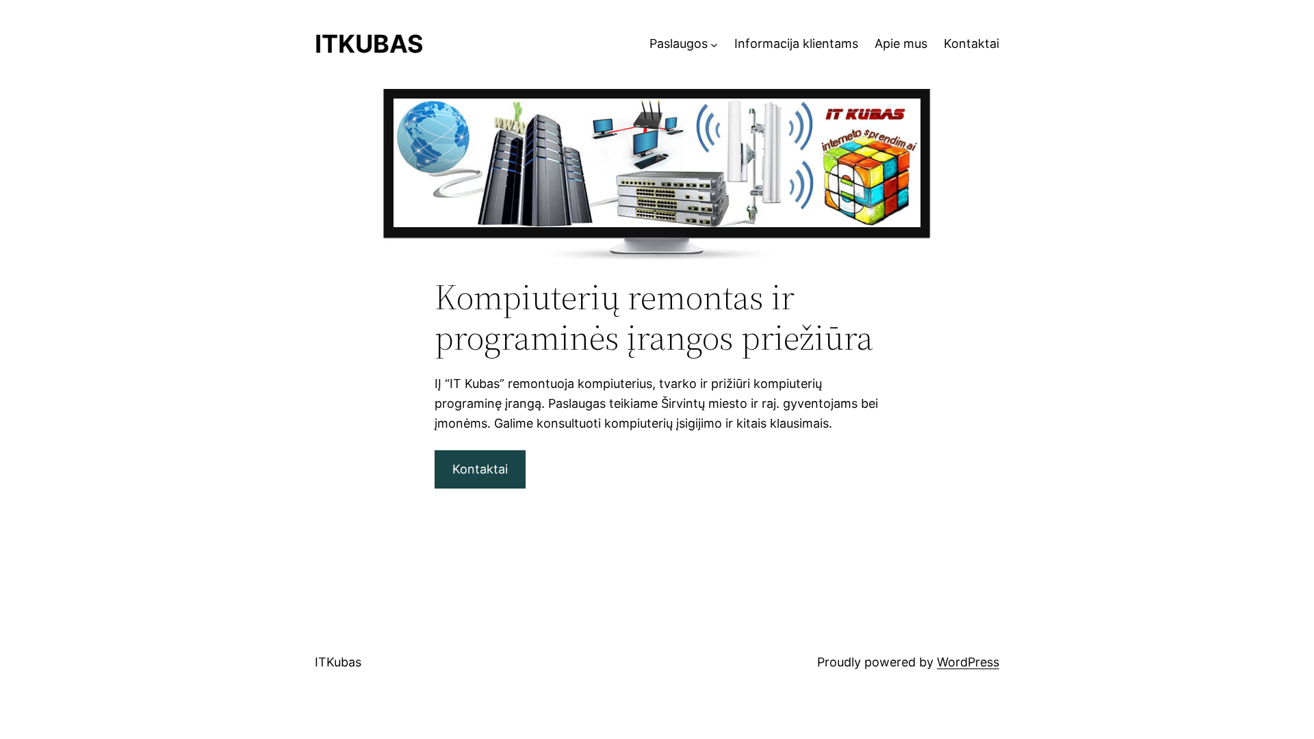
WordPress (968, 662)
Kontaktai (480, 469)
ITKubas (369, 44)
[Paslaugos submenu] (714, 44)
